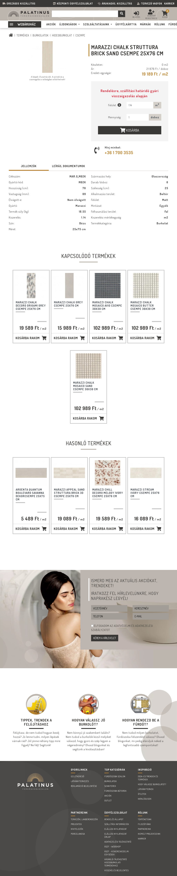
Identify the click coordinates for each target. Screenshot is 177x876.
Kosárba (132, 130)
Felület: (113, 105)
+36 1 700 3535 (119, 152)
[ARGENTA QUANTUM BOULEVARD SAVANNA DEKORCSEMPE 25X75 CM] (31, 472)
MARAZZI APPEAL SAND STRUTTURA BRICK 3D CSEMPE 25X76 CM (69, 493)
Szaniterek (110, 786)
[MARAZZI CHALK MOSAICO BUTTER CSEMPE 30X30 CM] (146, 285)
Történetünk (144, 819)
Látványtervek (145, 789)
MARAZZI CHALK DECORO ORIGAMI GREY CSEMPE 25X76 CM (31, 306)
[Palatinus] (11, 35)
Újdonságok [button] (68, 24)
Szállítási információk (116, 824)
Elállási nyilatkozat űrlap (115, 835)
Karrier (169, 3)
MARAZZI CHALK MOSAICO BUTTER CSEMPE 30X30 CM (143, 306)
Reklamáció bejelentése (84, 786)
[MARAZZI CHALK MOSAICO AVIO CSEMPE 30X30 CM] (108, 285)
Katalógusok (144, 799)
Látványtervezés (80, 781)
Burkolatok (41, 35)
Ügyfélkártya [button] (126, 24)
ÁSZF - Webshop (112, 846)
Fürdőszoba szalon (114, 776)
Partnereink (144, 829)
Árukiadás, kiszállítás (117, 3)
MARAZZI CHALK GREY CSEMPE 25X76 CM (68, 304)
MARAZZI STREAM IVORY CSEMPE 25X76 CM (145, 493)
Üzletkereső (77, 776)
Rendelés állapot (113, 819)
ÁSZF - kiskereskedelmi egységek (116, 853)
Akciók (107, 795)
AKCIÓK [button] (51, 24)
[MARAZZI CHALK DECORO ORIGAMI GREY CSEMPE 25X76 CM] (31, 285)
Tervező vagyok (151, 3)
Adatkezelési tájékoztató (117, 841)
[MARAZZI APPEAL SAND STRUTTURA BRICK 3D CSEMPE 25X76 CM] (69, 472)
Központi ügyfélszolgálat (75, 3)
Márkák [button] (145, 24)
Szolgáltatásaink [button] (96, 24)
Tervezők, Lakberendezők (84, 819)
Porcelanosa (78, 834)
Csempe (80, 35)
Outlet (108, 800)
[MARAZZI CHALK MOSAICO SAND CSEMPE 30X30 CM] (88, 366)
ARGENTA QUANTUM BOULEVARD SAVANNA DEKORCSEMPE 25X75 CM (30, 494)
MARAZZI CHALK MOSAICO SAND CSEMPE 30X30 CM (85, 386)
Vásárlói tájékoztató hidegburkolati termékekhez (115, 862)
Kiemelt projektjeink (149, 834)
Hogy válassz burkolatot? (152, 784)
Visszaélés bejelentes (116, 870)
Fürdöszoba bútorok (115, 791)
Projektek (76, 824)
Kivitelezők (77, 829)
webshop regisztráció (151, 17)
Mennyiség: (114, 117)
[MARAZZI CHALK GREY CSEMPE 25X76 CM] (69, 285)
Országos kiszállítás (21, 3)
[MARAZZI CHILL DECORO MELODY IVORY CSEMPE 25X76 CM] (108, 472)
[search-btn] (121, 14)
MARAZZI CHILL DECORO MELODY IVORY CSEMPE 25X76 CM (107, 493)
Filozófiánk (144, 824)
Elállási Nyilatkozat (115, 829)
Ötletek (142, 794)
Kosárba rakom (28, 338)
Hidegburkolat (62, 35)
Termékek (23, 35)
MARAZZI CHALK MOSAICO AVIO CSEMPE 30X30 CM (107, 306)
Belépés (136, 17)
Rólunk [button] (159, 24)
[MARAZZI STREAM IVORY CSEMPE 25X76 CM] (146, 472)
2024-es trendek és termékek (148, 778)
